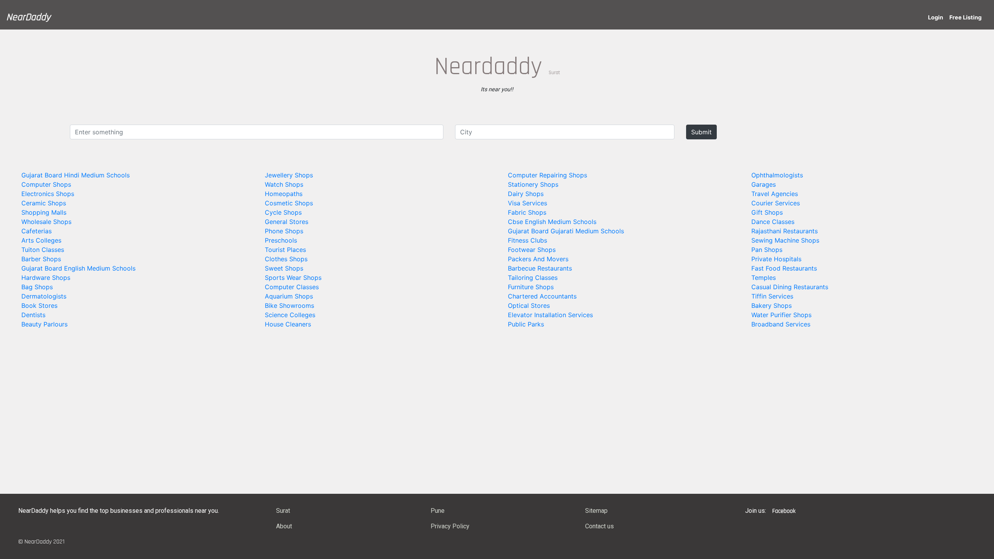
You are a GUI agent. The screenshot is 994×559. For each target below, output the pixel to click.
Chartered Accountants (542, 296)
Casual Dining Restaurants (789, 287)
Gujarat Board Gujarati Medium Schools (566, 231)
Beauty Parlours (44, 324)
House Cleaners (288, 324)
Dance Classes (772, 222)
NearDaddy (28, 17)
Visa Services (527, 203)
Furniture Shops (531, 287)
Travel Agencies (774, 194)
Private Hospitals (776, 259)
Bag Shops (37, 287)
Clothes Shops (286, 259)
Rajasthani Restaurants (784, 231)
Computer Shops (46, 184)
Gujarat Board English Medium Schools (78, 268)
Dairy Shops (526, 194)
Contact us (599, 526)
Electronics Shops (47, 194)
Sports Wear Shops (293, 277)
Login (935, 17)
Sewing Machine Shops (785, 240)
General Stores (286, 222)
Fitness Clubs (527, 240)
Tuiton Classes (42, 249)
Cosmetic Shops (289, 203)
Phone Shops (284, 231)
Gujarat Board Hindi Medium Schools (75, 175)
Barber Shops (41, 259)
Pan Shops (766, 249)
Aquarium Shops (289, 296)
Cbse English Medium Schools (552, 222)
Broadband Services (780, 324)
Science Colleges (290, 315)
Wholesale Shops (46, 222)
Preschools (281, 240)
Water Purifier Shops (781, 315)
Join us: (755, 510)
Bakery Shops (771, 305)
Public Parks (526, 324)
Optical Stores (529, 305)
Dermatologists (43, 296)
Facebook (784, 511)
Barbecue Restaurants (540, 268)
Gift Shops (767, 212)
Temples (763, 277)
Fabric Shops (527, 212)
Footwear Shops (532, 249)
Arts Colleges (41, 240)
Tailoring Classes (533, 277)
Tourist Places (285, 249)
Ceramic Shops (43, 203)
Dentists (33, 315)
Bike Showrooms (289, 305)
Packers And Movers (538, 259)
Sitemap (596, 510)
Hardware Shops (45, 277)
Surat (283, 510)
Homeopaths (283, 194)
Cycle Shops (283, 212)
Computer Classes (292, 287)
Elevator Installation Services (550, 315)
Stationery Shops (533, 184)
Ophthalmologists (777, 175)
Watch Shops (284, 184)
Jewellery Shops (289, 175)
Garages (763, 184)
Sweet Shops (284, 268)
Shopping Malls (43, 212)
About (284, 526)
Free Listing (965, 17)
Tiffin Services (772, 296)
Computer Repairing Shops (547, 175)
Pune (438, 510)
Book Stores (39, 305)
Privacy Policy (450, 526)
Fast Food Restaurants (784, 268)
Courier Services (775, 203)
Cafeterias (36, 231)
